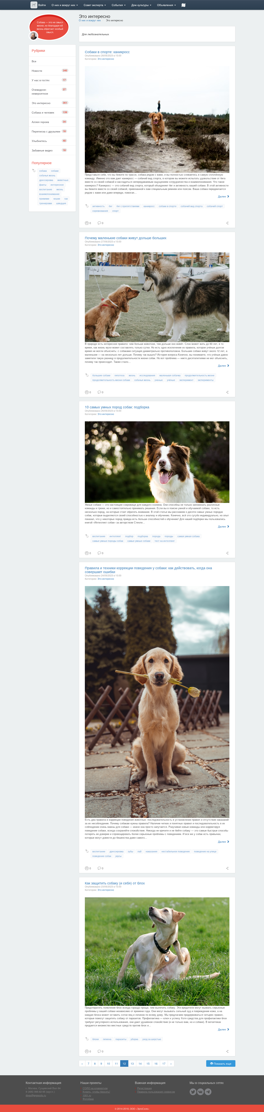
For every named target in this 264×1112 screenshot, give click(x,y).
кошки (57, 198)
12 (124, 1063)
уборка (134, 1039)
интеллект (115, 536)
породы (169, 536)
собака (43, 170)
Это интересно (105, 58)
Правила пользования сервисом (156, 1091)
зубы (130, 851)
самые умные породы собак (107, 540)
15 (148, 1063)
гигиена (107, 1039)
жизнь (59, 189)
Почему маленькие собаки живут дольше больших (125, 237)
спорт (115, 210)
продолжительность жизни (199, 375)
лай (139, 851)
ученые (159, 379)
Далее (222, 196)
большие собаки (101, 375)
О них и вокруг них (64, 5)
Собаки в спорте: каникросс (107, 51)
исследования (147, 375)
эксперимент (186, 379)
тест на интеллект (165, 540)
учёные (171, 379)
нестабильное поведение (176, 851)
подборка (143, 536)
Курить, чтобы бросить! (96, 1091)
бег (110, 206)
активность (98, 206)
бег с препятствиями (128, 206)
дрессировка (46, 180)
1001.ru (87, 1095)
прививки (44, 198)
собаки (55, 170)
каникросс (149, 206)
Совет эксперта (94, 5)
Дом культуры (140, 5)
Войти (42, 5)
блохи (95, 1039)
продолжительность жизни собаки (111, 379)
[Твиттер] (193, 1091)
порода (156, 536)
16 (156, 1063)
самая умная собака (188, 536)
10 (108, 1063)
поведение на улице (205, 851)
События (118, 5)
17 (163, 1063)
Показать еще (222, 1063)
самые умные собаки (138, 540)
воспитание (45, 189)
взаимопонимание (49, 193)
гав (66, 198)
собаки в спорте (167, 206)
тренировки (45, 203)
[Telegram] (208, 1091)
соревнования (100, 210)
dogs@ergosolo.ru (36, 1095)
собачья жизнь (47, 175)
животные (62, 180)
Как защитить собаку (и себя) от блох (115, 882)
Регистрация (144, 1088)
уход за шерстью (151, 1039)
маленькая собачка (170, 375)
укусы (118, 856)
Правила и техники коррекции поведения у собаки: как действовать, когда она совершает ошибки (148, 569)
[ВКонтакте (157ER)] (200, 1091)
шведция (61, 203)
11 (116, 1063)
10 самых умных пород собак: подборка (117, 406)
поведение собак (101, 856)
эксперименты (206, 379)
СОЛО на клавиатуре (95, 1088)
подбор (129, 536)
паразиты (121, 1039)
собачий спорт (215, 206)
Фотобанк (88, 1099)
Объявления (165, 5)
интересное (57, 184)
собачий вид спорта (192, 206)
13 (132, 1063)
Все (34, 61)
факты (42, 184)
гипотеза (119, 375)
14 (140, 1063)
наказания (151, 851)
